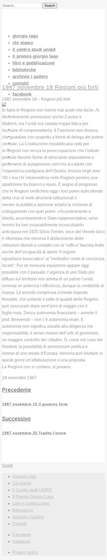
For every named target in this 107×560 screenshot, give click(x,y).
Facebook (22, 94)
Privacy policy (25, 552)
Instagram (21, 541)
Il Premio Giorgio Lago (35, 56)
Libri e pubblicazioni (33, 63)
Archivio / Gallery (30, 76)
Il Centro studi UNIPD (33, 49)
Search (49, 6)
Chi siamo (22, 42)
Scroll (7, 465)
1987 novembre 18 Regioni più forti (50, 87)
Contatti (20, 83)
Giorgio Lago (25, 36)
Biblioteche (24, 69)
